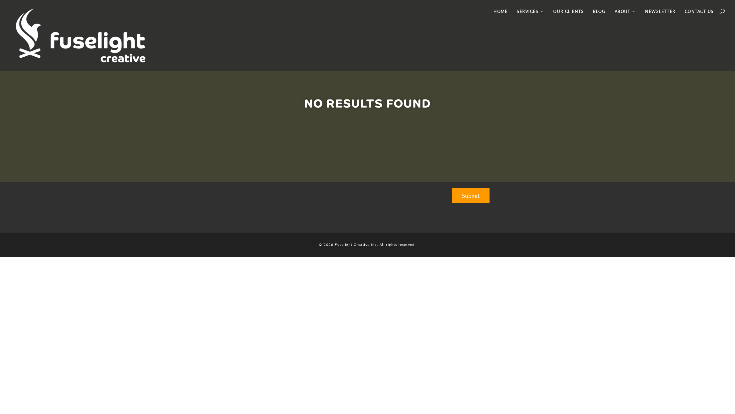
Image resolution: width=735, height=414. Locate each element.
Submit (470, 195)
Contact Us (699, 11)
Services (527, 11)
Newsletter (660, 11)
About (622, 11)
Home (501, 11)
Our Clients (568, 11)
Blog (599, 11)
